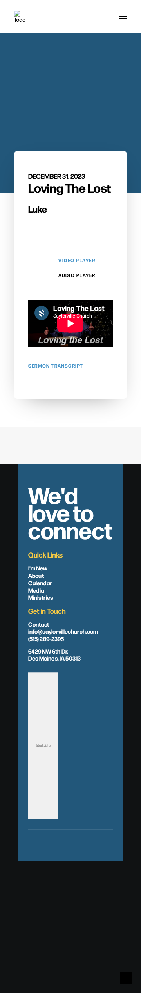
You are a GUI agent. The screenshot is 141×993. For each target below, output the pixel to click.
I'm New (38, 568)
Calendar (40, 582)
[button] (123, 16)
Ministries (40, 597)
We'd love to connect (70, 511)
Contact (38, 623)
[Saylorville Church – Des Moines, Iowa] (20, 16)
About (36, 575)
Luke (37, 209)
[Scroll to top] (126, 977)
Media (36, 590)
